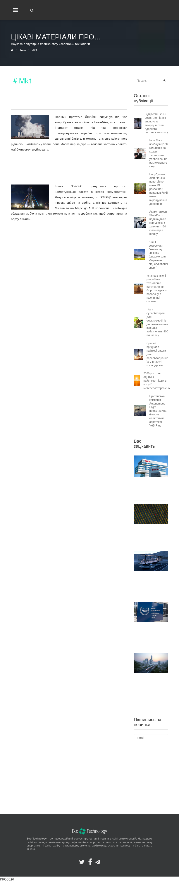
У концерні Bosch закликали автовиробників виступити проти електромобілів (151, 489)
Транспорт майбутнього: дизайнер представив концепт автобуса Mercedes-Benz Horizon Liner (150, 584)
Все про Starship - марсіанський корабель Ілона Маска (59, 170)
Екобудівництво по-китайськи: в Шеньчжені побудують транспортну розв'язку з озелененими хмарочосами (151, 690)
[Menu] (14, 10)
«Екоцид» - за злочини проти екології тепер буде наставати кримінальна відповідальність (150, 635)
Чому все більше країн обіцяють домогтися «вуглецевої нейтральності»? (151, 536)
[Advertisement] (69, 263)
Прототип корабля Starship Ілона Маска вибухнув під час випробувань (57, 100)
